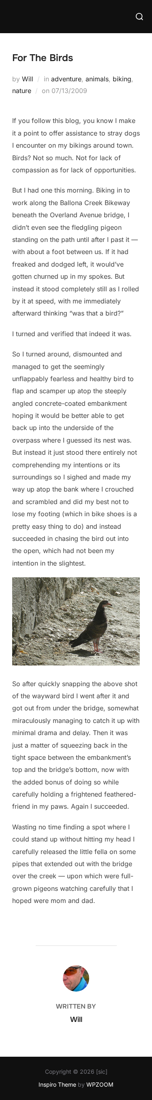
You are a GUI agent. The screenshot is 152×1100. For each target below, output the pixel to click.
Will (27, 79)
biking (122, 79)
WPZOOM (99, 1084)
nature (21, 91)
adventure (66, 79)
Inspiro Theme (57, 1084)
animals (97, 79)
